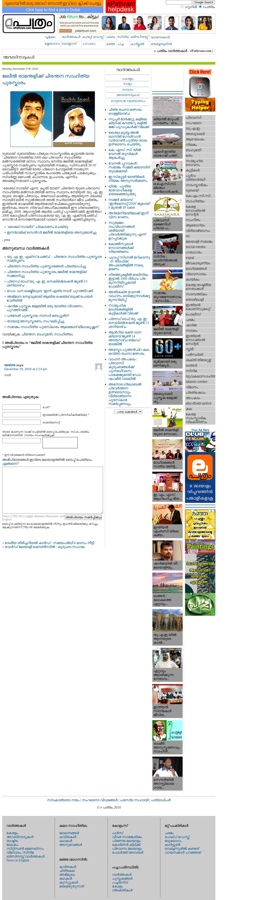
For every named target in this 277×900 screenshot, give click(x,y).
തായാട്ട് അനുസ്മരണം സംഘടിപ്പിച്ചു (35, 321)
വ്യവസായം (196, 274)
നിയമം (191, 144)
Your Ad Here (200, 430)
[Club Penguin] (200, 451)
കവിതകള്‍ (67, 837)
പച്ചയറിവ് (120, 882)
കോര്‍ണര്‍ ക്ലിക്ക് (126, 844)
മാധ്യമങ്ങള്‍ (196, 268)
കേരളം (12, 833)
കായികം (193, 279)
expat (190, 258)
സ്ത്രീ (189, 349)
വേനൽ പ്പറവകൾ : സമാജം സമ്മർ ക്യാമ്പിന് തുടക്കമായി (129, 167)
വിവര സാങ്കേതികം (127, 837)
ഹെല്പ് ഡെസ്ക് (177, 837)
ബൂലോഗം (173, 841)
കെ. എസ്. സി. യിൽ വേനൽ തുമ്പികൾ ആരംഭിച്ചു (124, 153)
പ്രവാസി (193, 117)
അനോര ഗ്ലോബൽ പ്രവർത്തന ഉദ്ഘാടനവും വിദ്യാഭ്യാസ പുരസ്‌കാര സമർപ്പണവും (124, 394)
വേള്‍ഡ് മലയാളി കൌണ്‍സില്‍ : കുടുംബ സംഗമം (45, 547)
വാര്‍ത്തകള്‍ (122, 874)
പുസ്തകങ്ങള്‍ (122, 878)
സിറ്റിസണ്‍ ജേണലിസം (25, 848)
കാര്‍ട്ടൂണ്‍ (172, 844)
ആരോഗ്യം (195, 225)
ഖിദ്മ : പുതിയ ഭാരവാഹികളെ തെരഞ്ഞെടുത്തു (122, 190)
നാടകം (191, 330)
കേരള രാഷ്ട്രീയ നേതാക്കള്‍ (198, 287)
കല (189, 409)
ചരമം (190, 320)
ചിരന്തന (28, 334)
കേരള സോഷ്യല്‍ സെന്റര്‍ (195, 210)
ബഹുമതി (44, 334)
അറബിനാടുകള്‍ (19, 837)
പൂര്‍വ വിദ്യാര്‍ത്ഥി (195, 177)
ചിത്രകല (67, 870)
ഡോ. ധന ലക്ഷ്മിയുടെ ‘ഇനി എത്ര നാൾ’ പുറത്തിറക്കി (50, 291)
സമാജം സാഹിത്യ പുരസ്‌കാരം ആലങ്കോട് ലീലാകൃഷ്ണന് (52, 327)
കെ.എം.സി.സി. (198, 196)
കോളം (117, 886)
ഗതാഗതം (194, 252)
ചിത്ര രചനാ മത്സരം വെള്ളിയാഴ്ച (125, 111)
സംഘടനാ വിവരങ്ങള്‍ (100, 800)
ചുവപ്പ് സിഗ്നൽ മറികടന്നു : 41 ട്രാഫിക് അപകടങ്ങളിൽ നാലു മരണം (129, 263)
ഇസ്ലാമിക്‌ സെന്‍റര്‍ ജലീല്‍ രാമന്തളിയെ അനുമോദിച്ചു (52, 232)
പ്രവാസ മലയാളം (127, 848)
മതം (189, 155)
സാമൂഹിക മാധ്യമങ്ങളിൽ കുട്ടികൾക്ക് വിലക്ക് (123, 309)
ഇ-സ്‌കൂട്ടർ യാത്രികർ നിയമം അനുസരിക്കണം (127, 178)
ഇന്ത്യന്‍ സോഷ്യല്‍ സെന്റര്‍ (195, 340)
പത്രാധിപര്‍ (161, 800)
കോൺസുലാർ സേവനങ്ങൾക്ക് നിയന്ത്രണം (121, 247)
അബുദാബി (195, 134)
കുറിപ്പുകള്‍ (68, 882)
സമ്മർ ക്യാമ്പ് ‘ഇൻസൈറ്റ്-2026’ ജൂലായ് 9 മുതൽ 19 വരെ (129, 203)
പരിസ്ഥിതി (194, 354)
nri (188, 236)
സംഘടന (193, 123)
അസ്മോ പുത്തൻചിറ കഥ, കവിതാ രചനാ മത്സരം (129, 351)
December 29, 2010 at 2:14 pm (25, 369)
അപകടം (193, 398)
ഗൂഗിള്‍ (191, 7)
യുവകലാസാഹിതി (200, 376)
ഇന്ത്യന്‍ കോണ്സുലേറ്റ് (198, 307)
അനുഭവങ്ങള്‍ (70, 844)
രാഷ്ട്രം (12, 841)
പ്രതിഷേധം (196, 392)
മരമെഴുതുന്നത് (71, 886)
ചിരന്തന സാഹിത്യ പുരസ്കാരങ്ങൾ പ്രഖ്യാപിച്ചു (46, 266)
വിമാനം (192, 387)
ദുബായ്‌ (192, 190)
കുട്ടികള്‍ (193, 170)
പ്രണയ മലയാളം (126, 841)
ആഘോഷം (195, 139)
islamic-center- (197, 381)
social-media (195, 247)
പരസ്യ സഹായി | (135, 800)
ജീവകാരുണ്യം (198, 263)
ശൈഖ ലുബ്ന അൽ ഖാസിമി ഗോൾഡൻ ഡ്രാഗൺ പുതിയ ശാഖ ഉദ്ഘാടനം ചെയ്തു (127, 138)
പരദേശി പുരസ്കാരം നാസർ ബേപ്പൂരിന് (38, 315)
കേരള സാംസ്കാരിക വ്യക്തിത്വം (196, 418)
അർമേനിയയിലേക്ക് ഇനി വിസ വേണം (128, 215)
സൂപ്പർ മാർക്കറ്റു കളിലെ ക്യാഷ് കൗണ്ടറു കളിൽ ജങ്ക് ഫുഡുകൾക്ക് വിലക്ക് (128, 123)
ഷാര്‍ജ (191, 325)
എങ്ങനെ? (10, 463)
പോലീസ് (193, 314)
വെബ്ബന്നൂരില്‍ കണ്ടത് (182, 848)
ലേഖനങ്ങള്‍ (69, 833)
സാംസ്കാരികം (197, 185)
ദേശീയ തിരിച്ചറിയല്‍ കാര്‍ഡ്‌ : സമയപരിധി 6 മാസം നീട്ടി (49, 543)
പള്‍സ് (117, 833)
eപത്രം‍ (209, 7)
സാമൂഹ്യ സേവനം (194, 163)
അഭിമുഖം (67, 874)
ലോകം (12, 844)
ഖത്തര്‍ (191, 365)
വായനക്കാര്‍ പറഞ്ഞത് (183, 852)
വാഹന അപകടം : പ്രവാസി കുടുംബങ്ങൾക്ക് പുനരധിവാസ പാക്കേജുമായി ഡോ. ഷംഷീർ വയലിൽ (124, 368)
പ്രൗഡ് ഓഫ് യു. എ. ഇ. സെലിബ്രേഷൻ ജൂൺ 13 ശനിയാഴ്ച (128, 322)
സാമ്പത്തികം (196, 294)
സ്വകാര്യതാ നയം (63, 800)
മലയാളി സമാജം (199, 241)
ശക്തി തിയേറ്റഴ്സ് (198, 360)
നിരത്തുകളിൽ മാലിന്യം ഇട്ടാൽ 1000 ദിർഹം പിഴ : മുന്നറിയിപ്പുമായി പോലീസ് (128, 280)
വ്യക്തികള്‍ (122, 890)
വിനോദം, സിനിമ (20, 852)
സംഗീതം (193, 220)
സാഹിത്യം (63, 334)
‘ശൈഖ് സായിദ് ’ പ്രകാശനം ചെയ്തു (37, 227)
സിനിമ (191, 371)
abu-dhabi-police (199, 403)
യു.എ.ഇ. (193, 128)
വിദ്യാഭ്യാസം (198, 230)
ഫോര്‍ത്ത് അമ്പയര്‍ (127, 852)
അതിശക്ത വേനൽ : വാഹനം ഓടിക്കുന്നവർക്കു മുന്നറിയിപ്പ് (129, 296)
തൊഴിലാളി (195, 299)
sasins (9, 365)
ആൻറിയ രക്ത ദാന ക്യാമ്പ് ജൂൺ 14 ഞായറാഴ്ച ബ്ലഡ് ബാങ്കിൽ (124, 338)
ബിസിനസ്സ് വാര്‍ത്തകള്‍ (25, 856)
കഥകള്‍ (65, 841)
